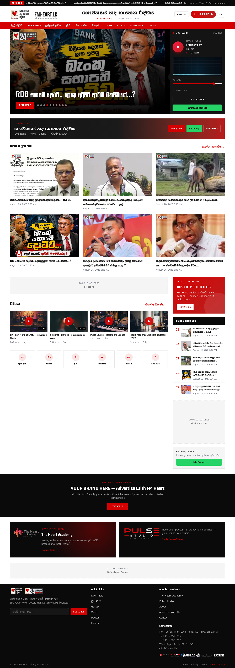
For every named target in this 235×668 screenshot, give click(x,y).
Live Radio (97, 595)
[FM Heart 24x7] (175, 655)
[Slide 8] (60, 105)
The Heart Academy (171, 595)
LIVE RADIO (34, 25)
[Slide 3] (44, 105)
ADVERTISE (181, 14)
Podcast (95, 617)
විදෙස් (95, 25)
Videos (95, 612)
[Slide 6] (53, 105)
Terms (204, 664)
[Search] (220, 14)
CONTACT (152, 25)
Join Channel (199, 462)
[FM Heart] (36, 14)
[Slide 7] (56, 105)
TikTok (209, 3)
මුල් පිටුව (16, 25)
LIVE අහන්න (176, 128)
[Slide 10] (66, 105)
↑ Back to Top (217, 664)
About (162, 606)
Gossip (95, 606)
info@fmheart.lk (168, 648)
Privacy (194, 664)
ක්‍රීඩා (69, 25)
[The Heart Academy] (164, 655)
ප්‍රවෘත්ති (96, 601)
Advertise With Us (169, 612)
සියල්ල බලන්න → (213, 147)
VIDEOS (121, 25)
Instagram (220, 3)
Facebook (189, 3)
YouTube (200, 3)
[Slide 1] (38, 105)
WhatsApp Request (197, 108)
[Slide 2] (41, 105)
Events (95, 623)
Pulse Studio (166, 601)
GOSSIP (108, 25)
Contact (163, 617)
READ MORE (25, 105)
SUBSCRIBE (78, 611)
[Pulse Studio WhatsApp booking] (186, 655)
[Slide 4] (47, 105)
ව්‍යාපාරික (81, 25)
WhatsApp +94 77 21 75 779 (176, 644)
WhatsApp (194, 128)
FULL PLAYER (197, 99)
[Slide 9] (63, 105)
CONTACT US (185, 307)
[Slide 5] (50, 105)
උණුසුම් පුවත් (53, 25)
